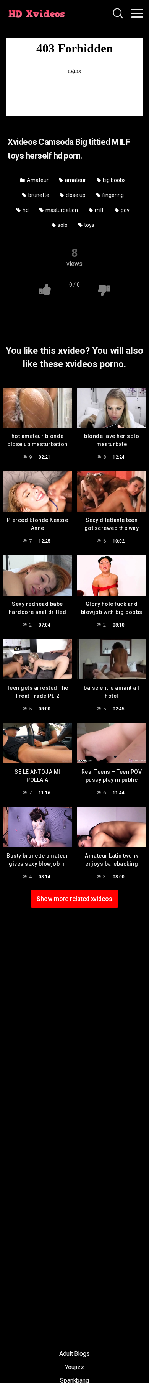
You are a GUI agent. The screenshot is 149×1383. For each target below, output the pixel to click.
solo (62, 225)
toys (88, 225)
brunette (38, 195)
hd (25, 210)
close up (75, 195)
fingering (112, 195)
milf (99, 210)
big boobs (114, 180)
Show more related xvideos (74, 898)
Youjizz (74, 1367)
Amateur (37, 180)
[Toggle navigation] (137, 13)
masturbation (61, 210)
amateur (75, 180)
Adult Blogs (74, 1353)
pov (125, 210)
